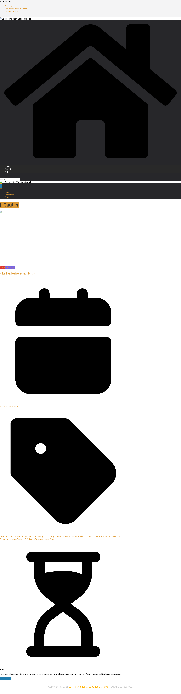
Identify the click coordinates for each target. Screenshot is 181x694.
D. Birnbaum (14, 536)
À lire (7, 171)
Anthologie (10, 267)
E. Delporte (27, 536)
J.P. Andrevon (78, 536)
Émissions (9, 169)
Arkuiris (3, 536)
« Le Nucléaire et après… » (17, 273)
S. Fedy (122, 536)
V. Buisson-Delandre (34, 539)
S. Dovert (113, 536)
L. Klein (89, 536)
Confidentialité (11, 11)
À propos (9, 6)
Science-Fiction (16, 539)
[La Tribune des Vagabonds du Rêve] (90, 161)
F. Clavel (37, 536)
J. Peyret (67, 536)
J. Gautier (57, 536)
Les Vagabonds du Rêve (16, 8)
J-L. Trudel (47, 536)
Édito (7, 166)
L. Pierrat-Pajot (100, 536)
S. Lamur (4, 539)
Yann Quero (50, 539)
